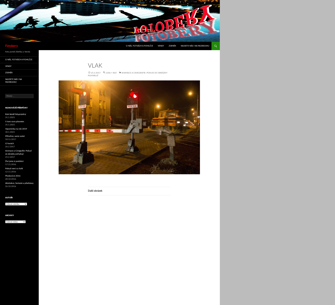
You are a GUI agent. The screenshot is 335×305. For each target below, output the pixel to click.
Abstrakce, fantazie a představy (19, 183)
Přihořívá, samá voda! (15, 136)
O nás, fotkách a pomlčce (139, 46)
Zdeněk (172, 46)
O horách (9, 143)
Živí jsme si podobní (14, 161)
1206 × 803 (111, 73)
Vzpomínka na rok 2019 (16, 129)
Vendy (161, 46)
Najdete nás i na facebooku (195, 46)
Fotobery (11, 46)
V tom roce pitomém (14, 121)
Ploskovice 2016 (12, 176)
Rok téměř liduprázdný (15, 114)
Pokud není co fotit (14, 168)
